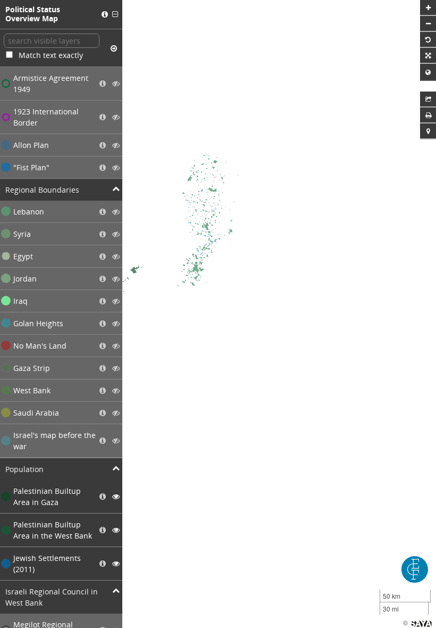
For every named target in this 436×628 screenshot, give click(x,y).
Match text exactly (51, 55)
